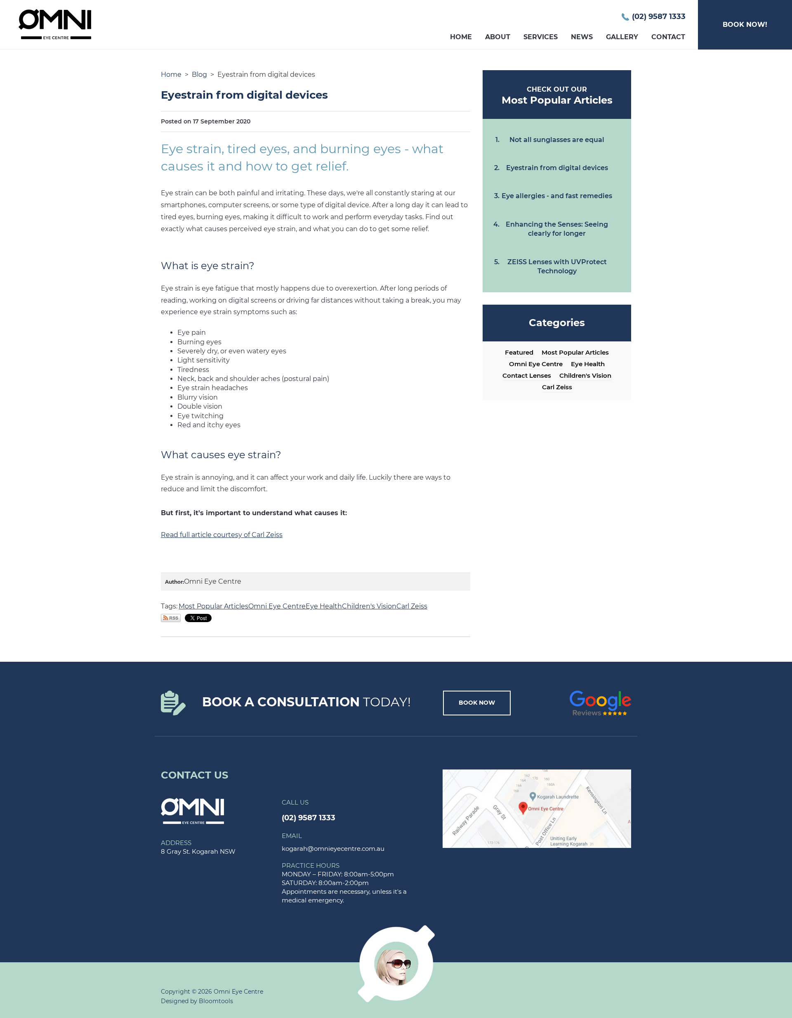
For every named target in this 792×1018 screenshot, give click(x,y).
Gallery (622, 37)
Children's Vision (369, 606)
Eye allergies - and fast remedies (557, 196)
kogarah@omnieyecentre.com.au (333, 842)
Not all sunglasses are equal (556, 140)
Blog (199, 74)
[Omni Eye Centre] (192, 810)
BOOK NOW (477, 702)
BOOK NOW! (745, 24)
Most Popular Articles (213, 606)
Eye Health (324, 606)
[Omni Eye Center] (55, 24)
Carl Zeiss (411, 606)
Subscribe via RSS (171, 618)
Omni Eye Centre (277, 606)
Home (461, 37)
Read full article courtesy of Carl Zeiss (222, 535)
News (582, 37)
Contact (668, 37)
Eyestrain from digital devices (557, 168)
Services (540, 37)
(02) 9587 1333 (659, 16)
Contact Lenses (526, 375)
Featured (519, 352)
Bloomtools (216, 1001)
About (497, 37)
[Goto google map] (537, 808)
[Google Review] (600, 702)
